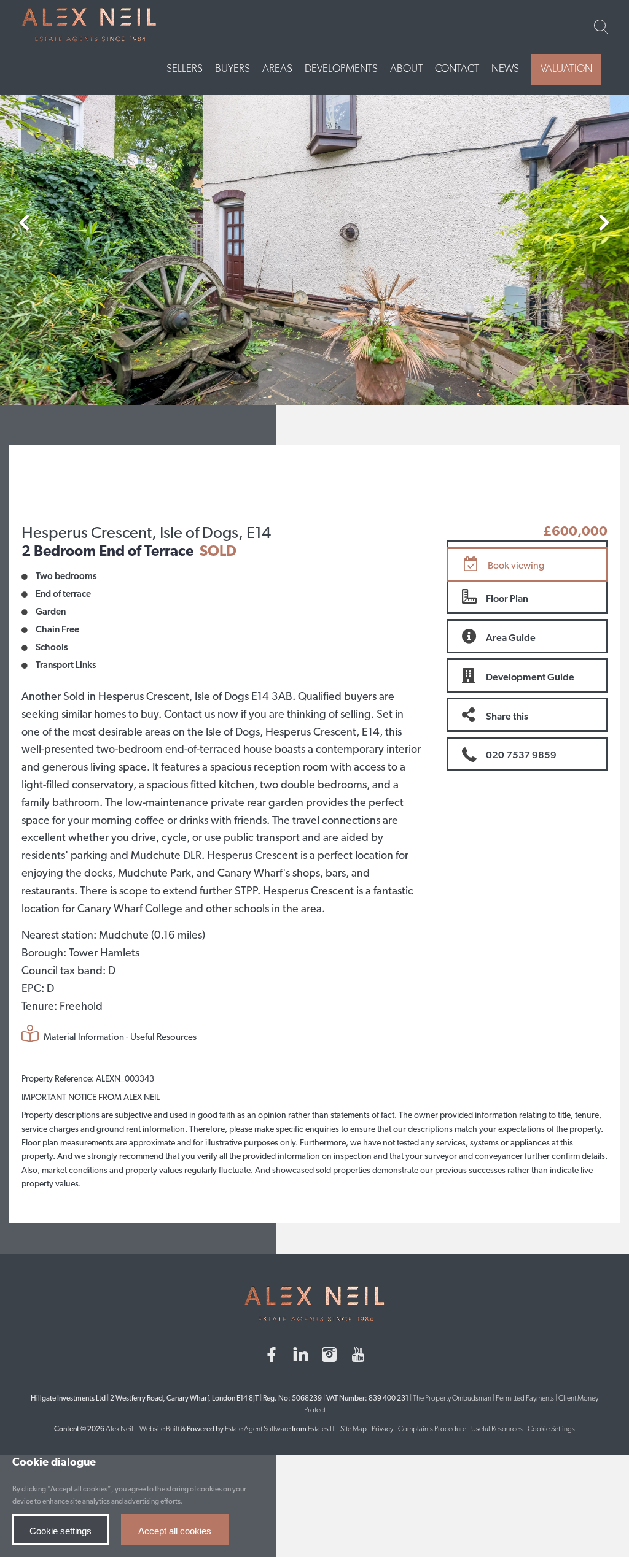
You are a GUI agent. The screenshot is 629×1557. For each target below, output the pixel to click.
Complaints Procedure (432, 1429)
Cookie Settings (551, 1429)
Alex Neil (119, 1429)
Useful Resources (497, 1429)
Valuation (566, 69)
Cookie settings (60, 1531)
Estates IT (321, 1429)
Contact (457, 69)
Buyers (232, 69)
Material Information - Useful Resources (119, 1037)
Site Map (353, 1429)
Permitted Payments (525, 1398)
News (505, 69)
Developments (341, 69)
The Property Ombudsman (452, 1398)
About (406, 69)
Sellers (184, 69)
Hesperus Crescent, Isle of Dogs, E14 (146, 534)
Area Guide (511, 639)
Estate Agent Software (258, 1429)
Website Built (159, 1429)
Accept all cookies (174, 1531)
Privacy (382, 1429)
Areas (277, 69)
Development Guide (530, 678)
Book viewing (516, 566)
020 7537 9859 (521, 756)
